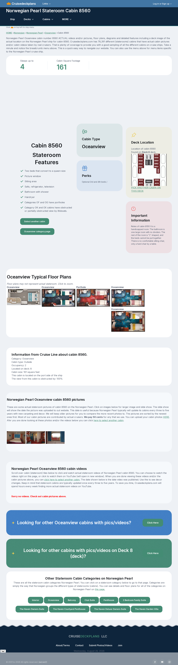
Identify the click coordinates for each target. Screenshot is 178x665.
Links (45, 3)
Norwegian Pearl (35, 33)
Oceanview (50, 33)
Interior (35, 600)
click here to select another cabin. (62, 479)
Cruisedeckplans (23, 3)
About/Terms (63, 645)
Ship (12, 19)
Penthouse (109, 600)
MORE (65, 19)
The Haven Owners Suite (32, 609)
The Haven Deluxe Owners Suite (110, 609)
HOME (9, 33)
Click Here (153, 522)
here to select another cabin (108, 420)
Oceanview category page (37, 231)
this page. (100, 589)
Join (120, 645)
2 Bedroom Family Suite (134, 600)
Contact (79, 645)
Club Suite (90, 600)
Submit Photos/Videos (100, 645)
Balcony (72, 600)
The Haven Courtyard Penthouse (69, 609)
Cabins (46, 19)
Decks (27, 19)
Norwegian (19, 33)
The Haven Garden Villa (146, 609)
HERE (166, 417)
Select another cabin (34, 221)
